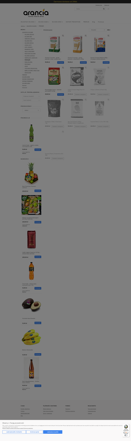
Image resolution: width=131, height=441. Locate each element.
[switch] (126, 435)
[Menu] (128, 425)
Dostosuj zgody (34, 432)
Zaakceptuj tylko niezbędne (14, 432)
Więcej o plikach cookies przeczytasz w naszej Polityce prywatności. (17, 428)
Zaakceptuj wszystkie (52, 432)
